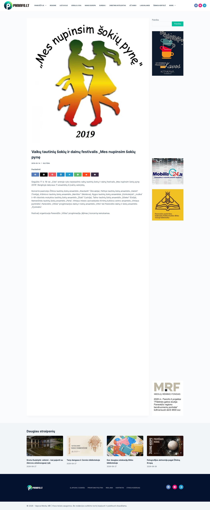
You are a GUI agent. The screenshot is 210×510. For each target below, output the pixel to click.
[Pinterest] (52, 175)
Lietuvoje (64, 5)
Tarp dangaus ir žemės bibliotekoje (83, 460)
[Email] (95, 175)
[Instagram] (200, 5)
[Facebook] (196, 5)
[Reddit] (86, 175)
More (171, 5)
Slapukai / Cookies (77, 488)
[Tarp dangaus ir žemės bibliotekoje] (85, 446)
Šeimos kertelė (159, 5)
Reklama (109, 488)
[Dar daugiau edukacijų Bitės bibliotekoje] (125, 446)
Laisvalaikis (145, 5)
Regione (53, 5)
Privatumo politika (95, 488)
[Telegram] (204, 5)
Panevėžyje (39, 5)
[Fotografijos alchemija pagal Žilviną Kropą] (165, 446)
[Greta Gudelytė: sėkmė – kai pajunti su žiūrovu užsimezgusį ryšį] (45, 446)
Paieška (155, 20)
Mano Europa (90, 5)
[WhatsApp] (78, 175)
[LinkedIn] (61, 175)
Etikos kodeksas (133, 488)
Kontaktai (120, 488)
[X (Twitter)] (44, 175)
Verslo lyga (76, 5)
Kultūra (46, 163)
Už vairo (132, 5)
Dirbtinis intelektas (117, 5)
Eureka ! (102, 5)
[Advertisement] (167, 117)
